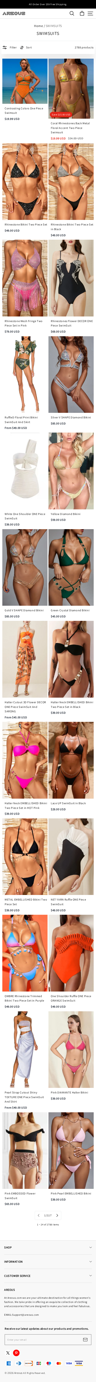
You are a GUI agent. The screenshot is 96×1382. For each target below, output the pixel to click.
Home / (39, 26)
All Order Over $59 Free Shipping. (48, 4)
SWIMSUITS (54, 26)
